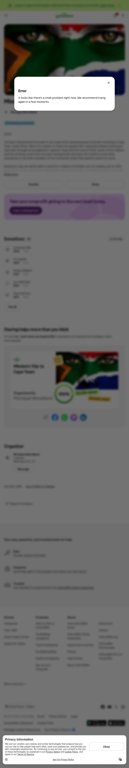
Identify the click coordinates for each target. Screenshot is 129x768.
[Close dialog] (108, 82)
